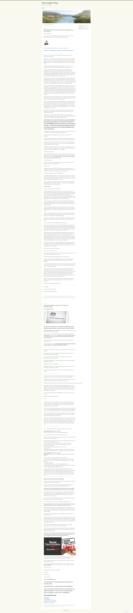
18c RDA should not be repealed (68, 604)
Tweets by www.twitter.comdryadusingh (83, 28)
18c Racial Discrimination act (50, 604)
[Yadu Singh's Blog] (66, 16)
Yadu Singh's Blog (50, 3)
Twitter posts (81, 25)
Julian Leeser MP (50, 606)
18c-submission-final (50, 595)
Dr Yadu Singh (60, 296)
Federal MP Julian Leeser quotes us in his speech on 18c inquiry (58, 30)
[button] (53, 546)
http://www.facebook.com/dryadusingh (50, 291)
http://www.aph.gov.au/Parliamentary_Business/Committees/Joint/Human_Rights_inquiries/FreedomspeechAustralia (63, 383)
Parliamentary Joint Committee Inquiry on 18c (53, 297)
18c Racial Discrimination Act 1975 (59, 604)
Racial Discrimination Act (56, 606)
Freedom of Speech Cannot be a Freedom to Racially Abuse (56, 306)
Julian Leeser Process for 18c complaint (59, 605)
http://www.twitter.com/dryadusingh (50, 289)
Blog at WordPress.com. (66, 610)
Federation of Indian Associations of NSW (49, 296)
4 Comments (62, 606)
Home (43, 8)
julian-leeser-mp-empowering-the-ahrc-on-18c (51, 396)
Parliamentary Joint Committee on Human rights (67, 297)
